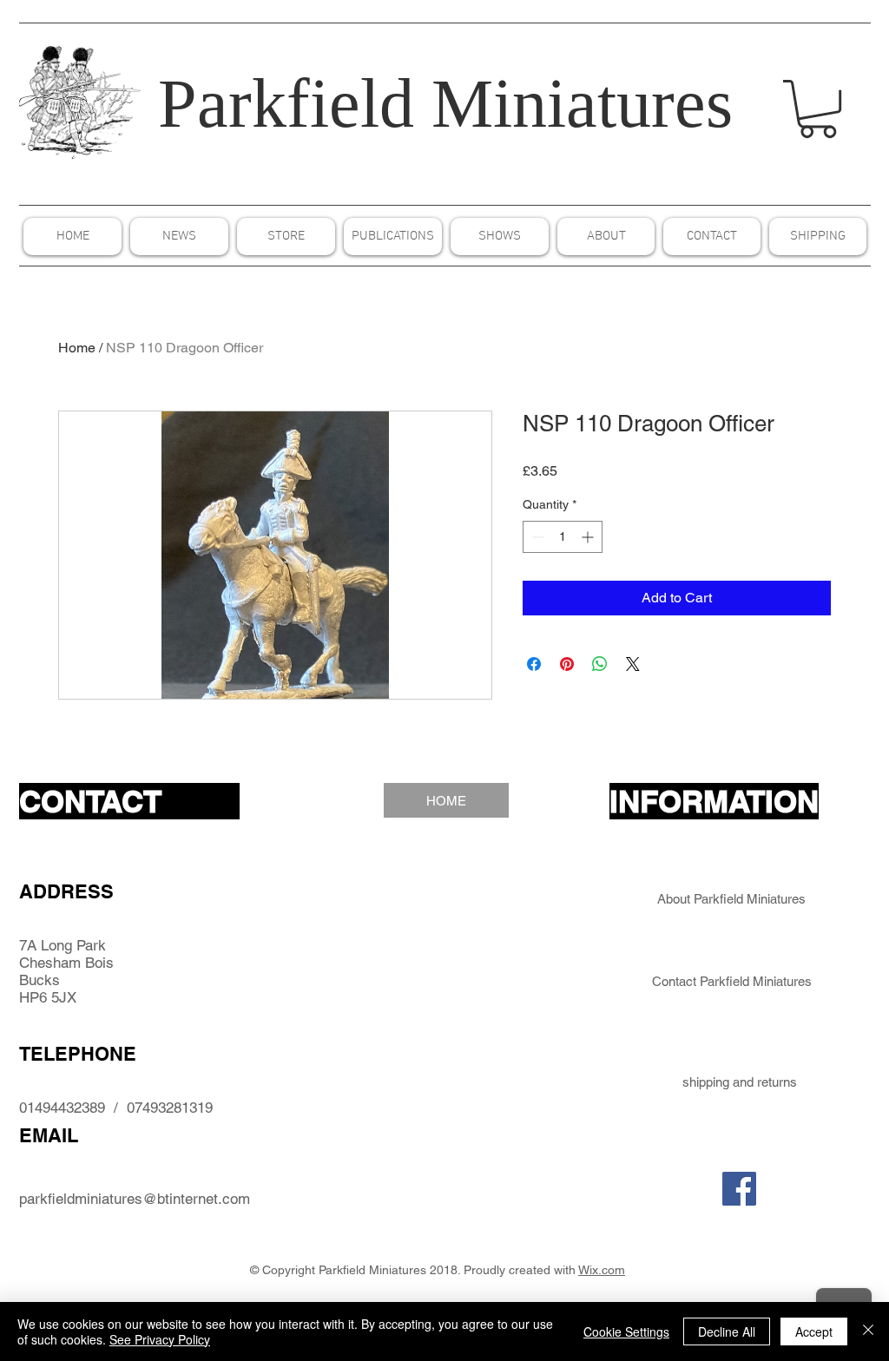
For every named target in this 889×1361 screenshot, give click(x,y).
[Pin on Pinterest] (566, 664)
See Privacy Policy (159, 1339)
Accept (814, 1331)
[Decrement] (536, 537)
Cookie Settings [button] (626, 1331)
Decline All (726, 1331)
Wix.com (601, 1270)
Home (76, 347)
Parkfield (286, 103)
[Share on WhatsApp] (599, 664)
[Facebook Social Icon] (739, 1189)
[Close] (868, 1331)
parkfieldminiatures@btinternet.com (134, 1198)
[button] (818, 109)
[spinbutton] (562, 537)
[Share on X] (632, 664)
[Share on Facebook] (534, 664)
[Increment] (589, 537)
